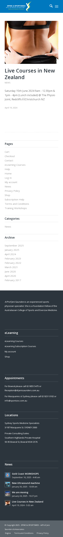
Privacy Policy (12, 190)
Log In (8, 177)
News (7, 82)
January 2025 (12, 249)
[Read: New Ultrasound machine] (7, 484)
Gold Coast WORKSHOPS (25, 473)
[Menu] (56, 6)
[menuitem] (49, 6)
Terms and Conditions (17, 203)
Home (8, 173)
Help (7, 169)
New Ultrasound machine (26, 483)
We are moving (20, 492)
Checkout (10, 156)
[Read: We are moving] (7, 494)
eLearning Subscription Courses (20, 346)
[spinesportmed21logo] (26, 6)
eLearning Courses (15, 164)
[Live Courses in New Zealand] (31, 42)
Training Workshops (16, 208)
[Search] (49, 6)
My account (11, 182)
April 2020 (10, 275)
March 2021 (11, 267)
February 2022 (13, 262)
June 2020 (10, 271)
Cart (7, 151)
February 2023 (13, 258)
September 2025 (14, 245)
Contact (9, 160)
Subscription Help (14, 199)
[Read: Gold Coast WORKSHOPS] (7, 475)
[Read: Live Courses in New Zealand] (7, 503)
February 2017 (13, 280)
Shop (7, 195)
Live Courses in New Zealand (30, 74)
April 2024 (10, 254)
